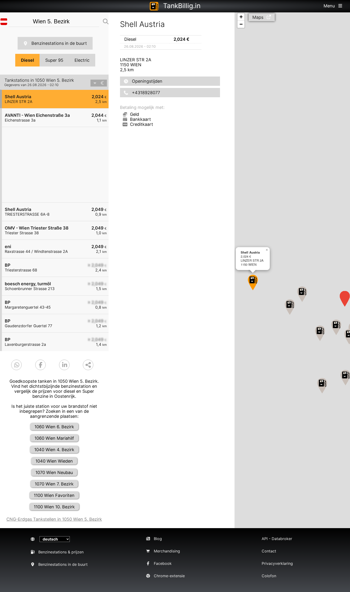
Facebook (163, 563)
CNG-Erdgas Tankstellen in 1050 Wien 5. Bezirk (54, 519)
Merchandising (167, 551)
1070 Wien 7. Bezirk (54, 483)
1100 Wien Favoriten (54, 495)
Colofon (269, 575)
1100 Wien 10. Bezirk (54, 506)
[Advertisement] (57, 164)
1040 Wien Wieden (54, 461)
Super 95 (54, 60)
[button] (253, 282)
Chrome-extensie (169, 575)
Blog (158, 538)
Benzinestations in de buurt (59, 43)
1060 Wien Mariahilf (54, 438)
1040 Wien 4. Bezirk (54, 449)
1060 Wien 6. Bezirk (54, 426)
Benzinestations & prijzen (61, 552)
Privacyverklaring (277, 563)
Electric (82, 60)
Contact (269, 551)
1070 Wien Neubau (54, 472)
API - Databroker (277, 538)
